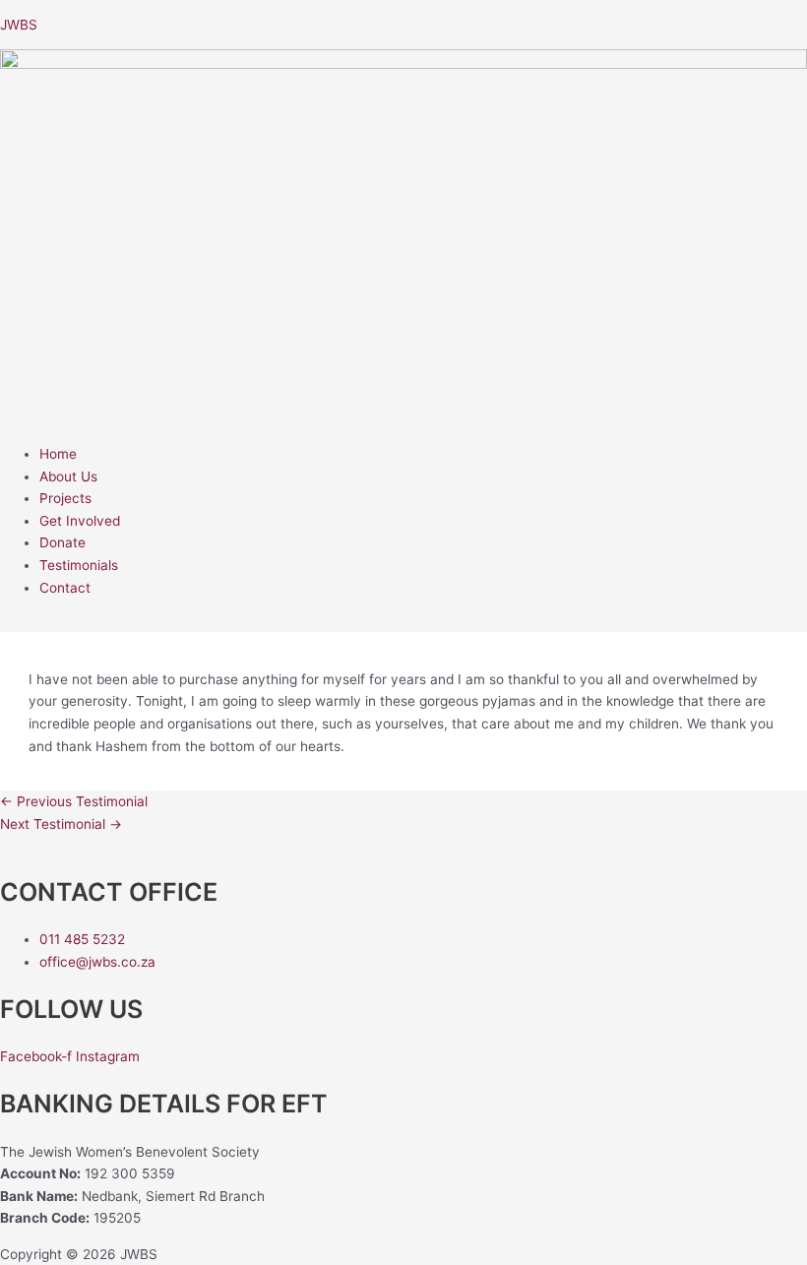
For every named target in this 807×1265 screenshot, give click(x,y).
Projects (65, 498)
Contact (65, 588)
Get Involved (79, 521)
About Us (68, 476)
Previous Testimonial (74, 801)
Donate (62, 542)
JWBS (18, 24)
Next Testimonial (61, 824)
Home (58, 454)
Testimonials (78, 565)
